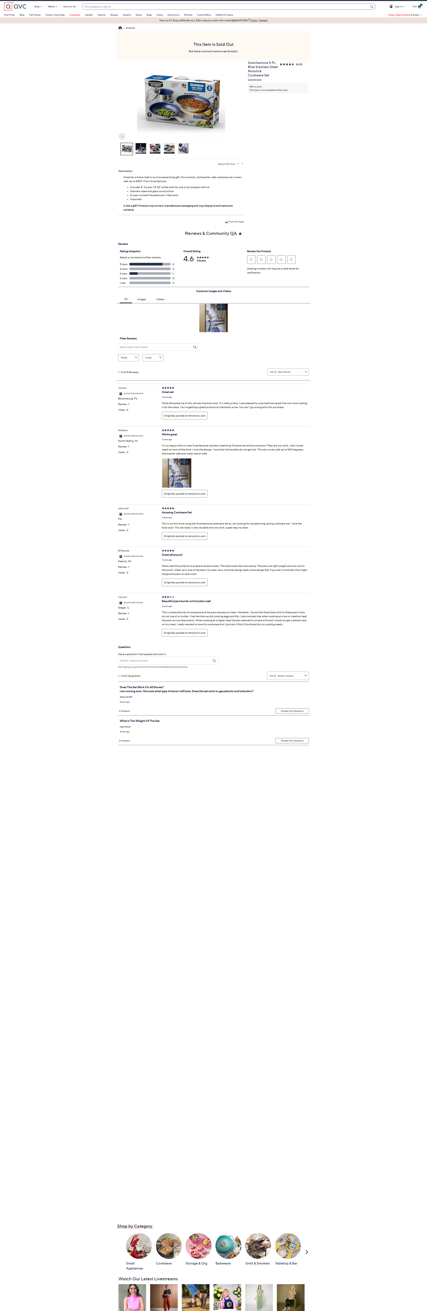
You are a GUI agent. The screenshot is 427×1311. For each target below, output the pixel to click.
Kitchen (188, 14)
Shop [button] (37, 6)
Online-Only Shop (55, 14)
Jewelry (127, 14)
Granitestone (255, 79)
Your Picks (9, 14)
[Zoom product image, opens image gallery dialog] (121, 136)
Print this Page (236, 221)
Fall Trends (35, 14)
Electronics (173, 14)
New (22, 14)
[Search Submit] (372, 7)
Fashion (102, 14)
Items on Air (69, 6)
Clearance (74, 14)
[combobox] (225, 7)
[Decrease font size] (242, 163)
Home (159, 14)
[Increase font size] (238, 163)
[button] (391, 6)
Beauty (114, 14)
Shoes (139, 14)
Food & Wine (204, 14)
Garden (89, 14)
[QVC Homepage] (120, 28)
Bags (149, 14)
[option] (213, 20)
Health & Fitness (224, 14)
